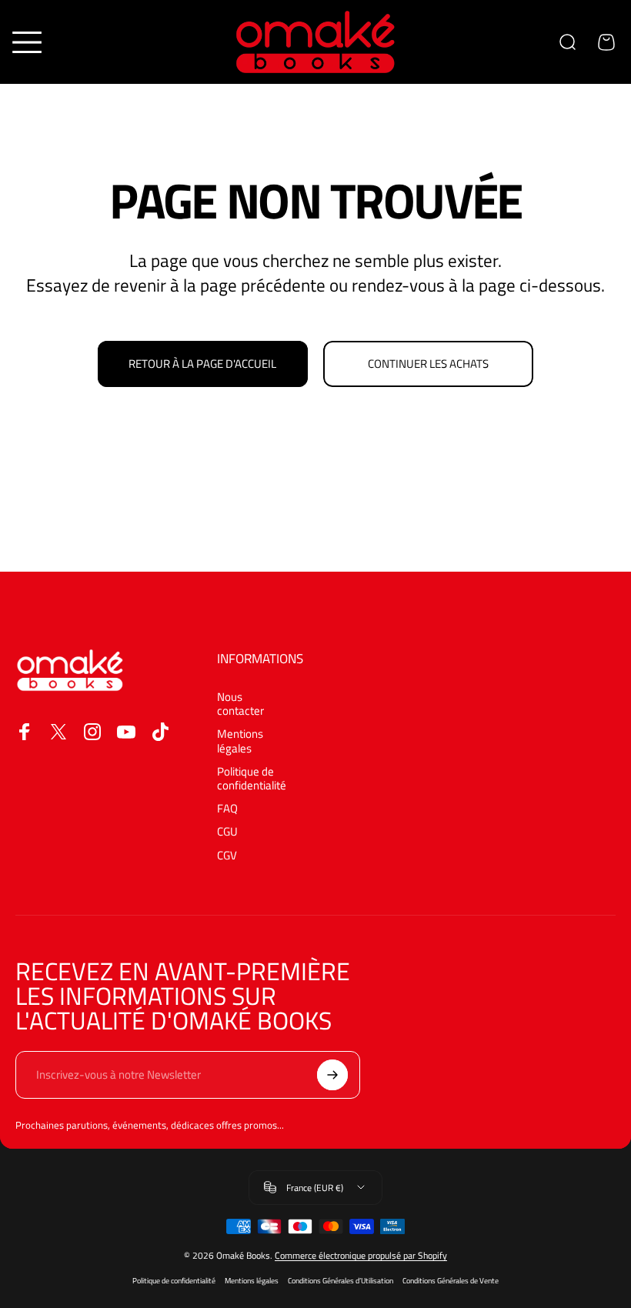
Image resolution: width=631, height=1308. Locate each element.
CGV (227, 856)
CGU (227, 832)
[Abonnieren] (332, 1074)
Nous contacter (240, 704)
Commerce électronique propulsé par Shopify (361, 1255)
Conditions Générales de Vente (450, 1280)
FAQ (227, 809)
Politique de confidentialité (251, 778)
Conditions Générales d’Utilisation (340, 1280)
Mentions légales (240, 741)
